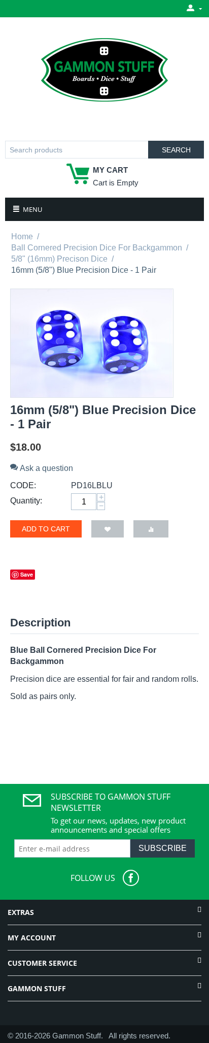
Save (26, 574)
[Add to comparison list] (150, 529)
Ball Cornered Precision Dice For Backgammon (96, 247)
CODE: (23, 485)
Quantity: (26, 500)
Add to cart (46, 529)
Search (176, 150)
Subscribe (162, 848)
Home (22, 236)
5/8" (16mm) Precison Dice (59, 259)
